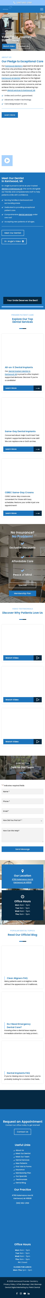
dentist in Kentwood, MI (12, 189)
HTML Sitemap (23, 1284)
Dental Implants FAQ (18, 1073)
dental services (25, 214)
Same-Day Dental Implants (20, 431)
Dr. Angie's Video (12, 241)
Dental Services (22, 1160)
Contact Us (23, 46)
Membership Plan (22, 593)
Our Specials (21, 1176)
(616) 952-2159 (24, 2)
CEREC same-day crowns (16, 496)
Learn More (9, 115)
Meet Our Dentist (12, 233)
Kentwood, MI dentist (11, 78)
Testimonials (21, 1179)
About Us (20, 1150)
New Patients (21, 1163)
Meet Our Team (22, 1157)
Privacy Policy (9, 1284)
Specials (22, 585)
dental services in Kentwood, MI (21, 90)
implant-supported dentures (17, 438)
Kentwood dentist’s (13, 66)
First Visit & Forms (23, 1166)
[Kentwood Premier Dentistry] (9, 9)
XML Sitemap (36, 1284)
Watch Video (9, 46)
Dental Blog (21, 1183)
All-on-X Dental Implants (19, 367)
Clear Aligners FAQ (17, 978)
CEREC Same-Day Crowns (19, 492)
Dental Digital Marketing (15, 1287)
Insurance (20, 1170)
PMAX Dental (34, 1287)
